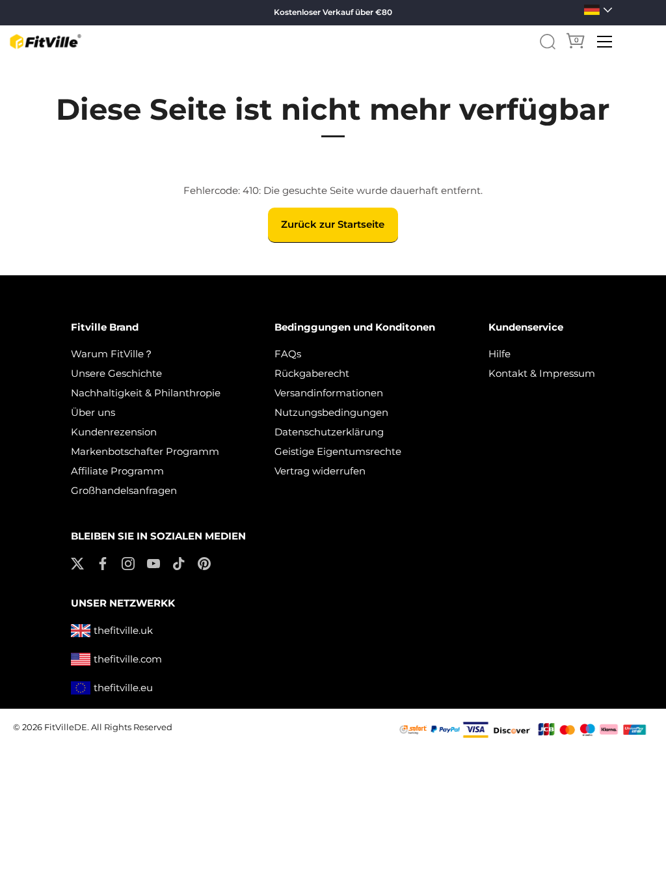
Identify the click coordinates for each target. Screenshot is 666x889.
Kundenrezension (114, 432)
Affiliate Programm (117, 471)
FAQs (287, 354)
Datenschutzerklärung (329, 432)
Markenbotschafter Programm (145, 451)
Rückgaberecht (311, 373)
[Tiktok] (178, 562)
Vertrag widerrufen (320, 471)
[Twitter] (77, 562)
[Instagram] (128, 562)
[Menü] (605, 41)
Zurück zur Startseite (332, 224)
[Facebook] (102, 562)
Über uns (93, 412)
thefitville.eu (123, 687)
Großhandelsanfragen (124, 490)
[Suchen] (547, 41)
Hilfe (499, 354)
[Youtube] (153, 562)
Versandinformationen (328, 393)
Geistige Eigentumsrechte (337, 451)
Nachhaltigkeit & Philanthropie (145, 393)
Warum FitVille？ (112, 354)
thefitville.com (128, 659)
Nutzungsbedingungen (331, 412)
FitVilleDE (65, 727)
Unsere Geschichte (116, 373)
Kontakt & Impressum (541, 373)
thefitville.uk (123, 630)
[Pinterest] (204, 562)
